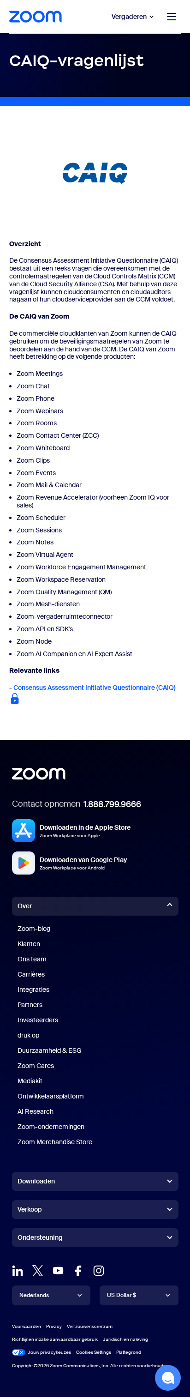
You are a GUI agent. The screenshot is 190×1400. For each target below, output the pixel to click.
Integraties (33, 989)
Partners (30, 1005)
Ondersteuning (40, 1239)
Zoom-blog (34, 928)
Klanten (29, 944)
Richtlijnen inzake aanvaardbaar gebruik (55, 1339)
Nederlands (34, 1295)
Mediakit (30, 1081)
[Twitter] (37, 1270)
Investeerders (38, 1020)
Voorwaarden (26, 1326)
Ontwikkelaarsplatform (51, 1096)
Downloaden (36, 1181)
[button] (168, 1378)
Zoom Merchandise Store (55, 1142)
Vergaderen (129, 16)
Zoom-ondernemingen (51, 1126)
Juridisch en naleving (125, 1339)
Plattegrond (128, 1352)
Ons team (32, 959)
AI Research (35, 1111)
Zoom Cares (36, 1066)
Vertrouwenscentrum (90, 1326)
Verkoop (30, 1209)
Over (25, 906)
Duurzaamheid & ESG (50, 1050)
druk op (28, 1035)
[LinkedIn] (17, 1270)
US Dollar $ (121, 1295)
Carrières (31, 974)
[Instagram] (98, 1270)
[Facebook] (78, 1270)
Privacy (54, 1326)
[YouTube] (58, 1270)
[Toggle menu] (171, 16)
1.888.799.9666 (112, 804)
